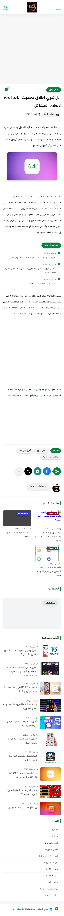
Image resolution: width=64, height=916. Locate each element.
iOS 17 (55, 830)
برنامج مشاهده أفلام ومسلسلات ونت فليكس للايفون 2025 (20, 707)
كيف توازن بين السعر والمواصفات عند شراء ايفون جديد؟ (48, 537)
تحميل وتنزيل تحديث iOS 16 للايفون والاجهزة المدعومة (21, 653)
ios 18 (55, 836)
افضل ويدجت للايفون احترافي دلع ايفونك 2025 (22, 741)
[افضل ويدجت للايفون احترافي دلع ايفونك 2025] (50, 739)
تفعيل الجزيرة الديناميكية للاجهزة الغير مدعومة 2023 (22, 792)
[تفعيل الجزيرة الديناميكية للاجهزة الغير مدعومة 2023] (50, 791)
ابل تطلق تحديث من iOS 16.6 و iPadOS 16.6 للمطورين (23, 775)
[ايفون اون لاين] (32, 7)
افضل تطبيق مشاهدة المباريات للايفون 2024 (23, 758)
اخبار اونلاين (54, 90)
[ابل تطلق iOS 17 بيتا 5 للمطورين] (50, 808)
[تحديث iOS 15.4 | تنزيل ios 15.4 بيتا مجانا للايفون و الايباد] (50, 688)
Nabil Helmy (48, 114)
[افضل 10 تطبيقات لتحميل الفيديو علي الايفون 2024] (50, 722)
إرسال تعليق (50, 603)
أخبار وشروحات (25, 450)
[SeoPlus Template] (51, 909)
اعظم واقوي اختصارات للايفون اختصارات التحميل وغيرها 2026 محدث (30, 271)
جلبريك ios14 (52, 869)
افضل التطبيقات (51, 850)
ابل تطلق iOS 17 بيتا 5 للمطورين (23, 808)
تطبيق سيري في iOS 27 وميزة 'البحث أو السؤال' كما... (33, 258)
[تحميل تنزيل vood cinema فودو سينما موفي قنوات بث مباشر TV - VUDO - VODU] (50, 668)
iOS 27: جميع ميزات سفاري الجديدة (18, 535)
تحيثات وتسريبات (50, 863)
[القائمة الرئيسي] (58, 7)
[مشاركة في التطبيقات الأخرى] (19, 471)
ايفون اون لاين (18, 909)
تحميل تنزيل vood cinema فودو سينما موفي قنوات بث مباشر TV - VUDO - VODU (22, 672)
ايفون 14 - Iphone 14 (48, 856)
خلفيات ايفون (52, 882)
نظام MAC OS (51, 895)
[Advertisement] (32, 49)
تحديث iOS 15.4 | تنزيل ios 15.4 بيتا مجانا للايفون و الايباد (21, 689)
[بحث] (5, 7)
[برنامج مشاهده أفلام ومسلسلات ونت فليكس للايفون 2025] (50, 705)
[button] (47, 471)
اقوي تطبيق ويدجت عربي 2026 (42, 284)
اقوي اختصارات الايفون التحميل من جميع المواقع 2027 (49, 572)
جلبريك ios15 (52, 876)
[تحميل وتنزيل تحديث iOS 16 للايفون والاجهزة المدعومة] (50, 651)
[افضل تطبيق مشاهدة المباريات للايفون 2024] (50, 757)
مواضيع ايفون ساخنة (51, 457)
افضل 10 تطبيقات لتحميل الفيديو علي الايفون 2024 (22, 724)
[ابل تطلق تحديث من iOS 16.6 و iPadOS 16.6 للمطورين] (50, 774)
